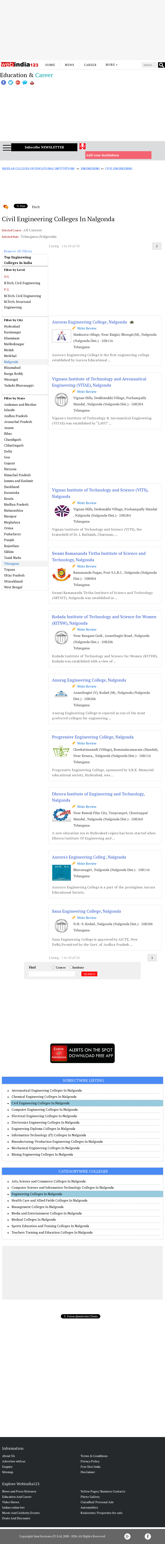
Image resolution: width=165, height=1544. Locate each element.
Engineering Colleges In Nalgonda (37, 1194)
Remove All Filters (18, 251)
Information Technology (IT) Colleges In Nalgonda (49, 1135)
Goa (7, 457)
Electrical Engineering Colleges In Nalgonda (44, 1116)
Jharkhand (11, 487)
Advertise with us (13, 1461)
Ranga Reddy (13, 373)
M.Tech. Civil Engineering (22, 296)
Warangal (11, 379)
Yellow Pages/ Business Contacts (103, 1491)
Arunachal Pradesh (18, 422)
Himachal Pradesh (17, 475)
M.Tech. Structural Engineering (17, 304)
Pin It (36, 207)
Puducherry (12, 534)
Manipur (10, 516)
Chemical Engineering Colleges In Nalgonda (44, 1096)
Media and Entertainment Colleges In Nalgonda (47, 1213)
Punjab (9, 540)
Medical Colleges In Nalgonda (34, 1219)
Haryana (10, 469)
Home (50, 65)
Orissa (8, 528)
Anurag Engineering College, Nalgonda (89, 680)
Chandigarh (12, 439)
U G (6, 277)
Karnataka (11, 492)
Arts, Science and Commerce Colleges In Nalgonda (49, 1181)
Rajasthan (11, 546)
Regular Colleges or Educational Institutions (38, 169)
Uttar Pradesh (14, 575)
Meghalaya (12, 522)
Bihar (8, 433)
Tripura (9, 569)
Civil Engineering (118, 169)
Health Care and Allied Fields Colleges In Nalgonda (49, 1200)
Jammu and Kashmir (18, 481)
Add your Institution (102, 155)
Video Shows (10, 1502)
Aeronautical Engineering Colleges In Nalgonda (47, 1090)
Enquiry (7, 1467)
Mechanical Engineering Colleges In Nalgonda (46, 1148)
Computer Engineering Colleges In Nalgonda (45, 1109)
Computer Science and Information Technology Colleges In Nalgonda (63, 1187)
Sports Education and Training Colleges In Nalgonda (50, 1226)
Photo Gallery (90, 1497)
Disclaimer (88, 1472)
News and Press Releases (19, 1491)
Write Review (85, 328)
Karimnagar (12, 332)
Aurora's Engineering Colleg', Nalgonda (89, 857)
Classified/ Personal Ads (97, 1502)
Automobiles (89, 1507)
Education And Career (17, 1497)
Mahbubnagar (14, 344)
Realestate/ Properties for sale (101, 1513)
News (69, 65)
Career (90, 65)
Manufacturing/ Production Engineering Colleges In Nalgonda (57, 1141)
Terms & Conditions (94, 1456)
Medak (9, 350)
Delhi (8, 451)
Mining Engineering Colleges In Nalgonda (42, 1154)
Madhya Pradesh (16, 504)
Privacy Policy (90, 1461)
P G (6, 289)
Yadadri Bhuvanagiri (19, 385)
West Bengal (13, 587)
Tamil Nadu (12, 557)
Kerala (9, 498)
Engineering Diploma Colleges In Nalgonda (43, 1128)
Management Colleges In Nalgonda (38, 1207)
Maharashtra (13, 510)
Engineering (90, 169)
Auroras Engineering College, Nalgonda (89, 322)
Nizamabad (12, 367)
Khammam (11, 338)
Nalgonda (11, 362)
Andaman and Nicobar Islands (20, 407)
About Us (8, 1456)
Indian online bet (13, 1507)
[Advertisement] (82, 30)
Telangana (11, 563)
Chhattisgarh (13, 445)
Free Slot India (90, 1467)
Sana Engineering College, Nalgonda (86, 911)
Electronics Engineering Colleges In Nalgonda (45, 1122)
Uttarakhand (13, 581)
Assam (9, 428)
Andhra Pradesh (16, 416)
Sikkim (9, 551)
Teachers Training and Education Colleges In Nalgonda (52, 1232)
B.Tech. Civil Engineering (22, 283)
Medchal (10, 356)
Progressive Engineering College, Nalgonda (93, 737)
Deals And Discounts (16, 1518)
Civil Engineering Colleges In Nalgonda (41, 1103)
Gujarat (9, 463)
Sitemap (7, 1472)
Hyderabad (12, 326)
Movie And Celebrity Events (21, 1513)
